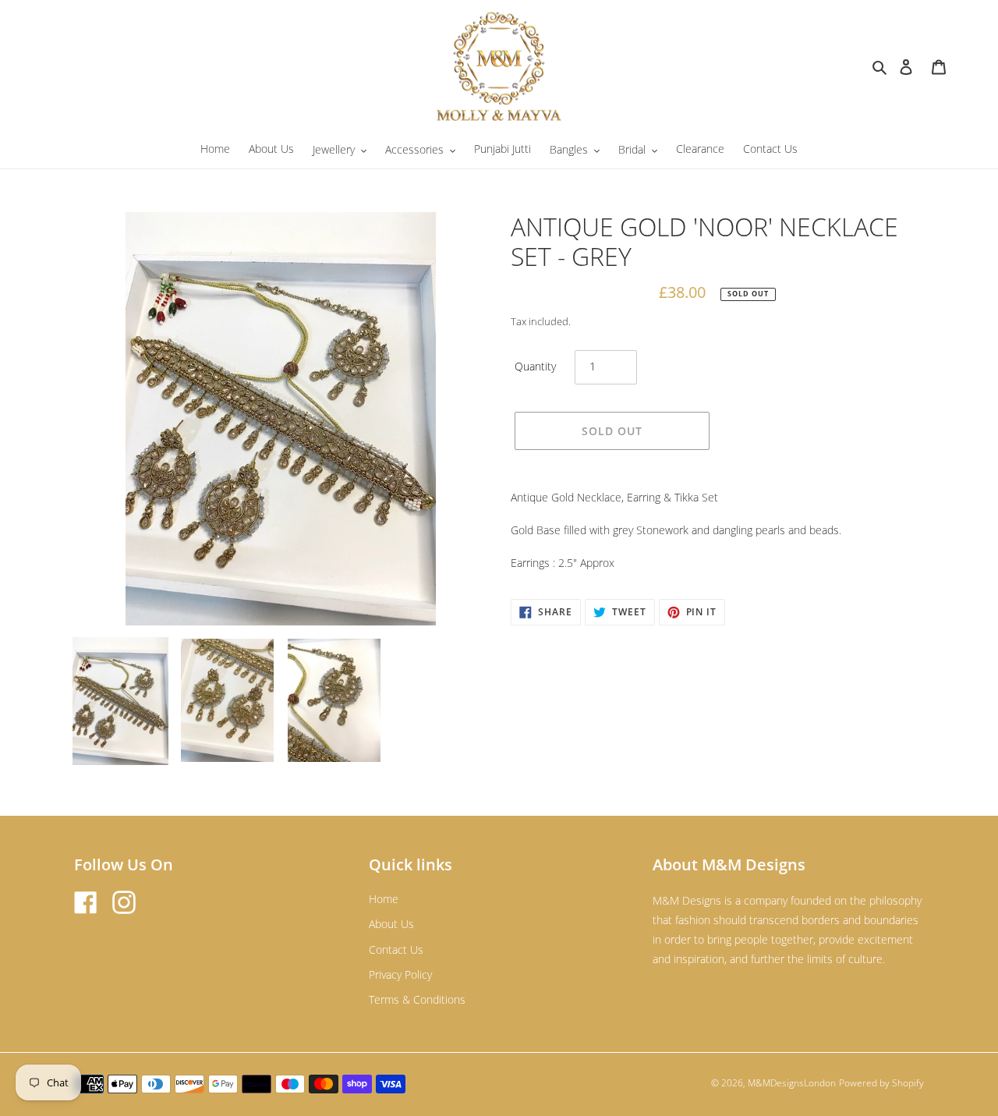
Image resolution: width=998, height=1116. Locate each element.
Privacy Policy (400, 974)
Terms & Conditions (417, 999)
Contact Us (396, 949)
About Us (391, 923)
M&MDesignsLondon (792, 1082)
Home (383, 898)
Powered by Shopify (881, 1082)
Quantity (535, 366)
